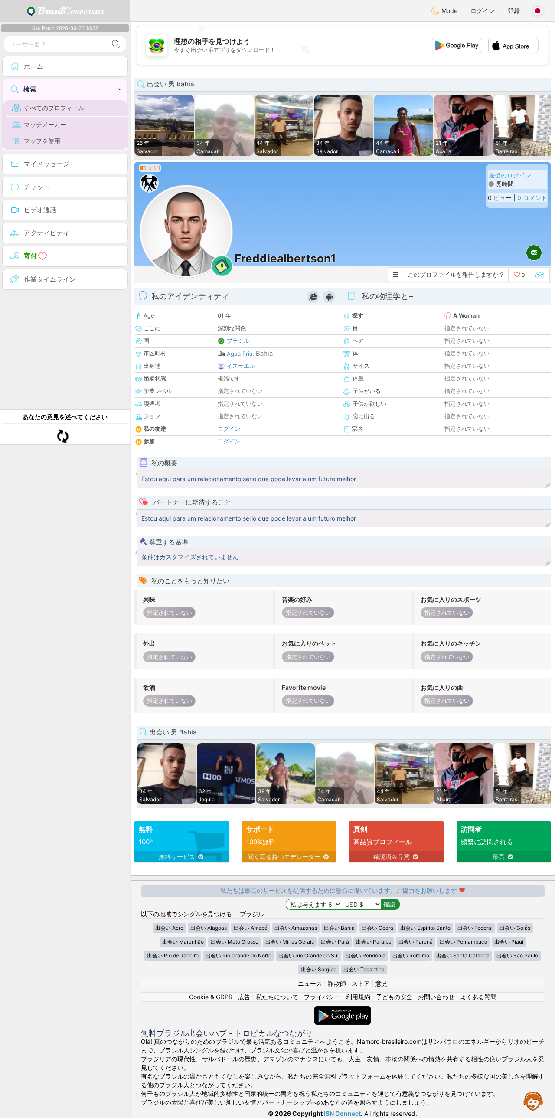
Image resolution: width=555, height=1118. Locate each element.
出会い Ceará (377, 928)
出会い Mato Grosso (234, 941)
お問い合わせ (436, 996)
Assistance (533, 1100)
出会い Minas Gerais (289, 941)
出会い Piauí (508, 941)
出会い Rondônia (365, 955)
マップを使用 (42, 140)
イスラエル (241, 365)
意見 (381, 983)
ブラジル (238, 340)
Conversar (71, 10)
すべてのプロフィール (54, 107)
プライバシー (322, 996)
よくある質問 (478, 996)
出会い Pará (335, 941)
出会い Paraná (415, 941)
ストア (361, 983)
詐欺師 (337, 983)
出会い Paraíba (374, 941)
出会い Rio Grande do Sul (308, 955)
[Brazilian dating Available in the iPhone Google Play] (342, 1010)
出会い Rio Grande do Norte (238, 955)
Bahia (264, 353)
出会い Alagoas (208, 928)
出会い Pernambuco (463, 941)
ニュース (310, 983)
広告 (244, 996)
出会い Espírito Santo (425, 928)
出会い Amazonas (295, 928)
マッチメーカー (45, 124)
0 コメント (532, 197)
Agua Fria (239, 353)
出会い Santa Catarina (463, 955)
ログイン (482, 10)
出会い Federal (475, 928)
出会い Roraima (410, 955)
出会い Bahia (339, 928)
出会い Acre (169, 928)
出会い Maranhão (183, 941)
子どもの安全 (394, 996)
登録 (514, 10)
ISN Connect (342, 1113)
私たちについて (277, 996)
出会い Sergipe (318, 969)
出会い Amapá (251, 928)
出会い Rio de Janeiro (173, 955)
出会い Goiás (515, 928)
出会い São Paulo (517, 955)
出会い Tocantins (363, 969)
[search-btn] (116, 44)
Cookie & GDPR (210, 996)
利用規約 (358, 996)
